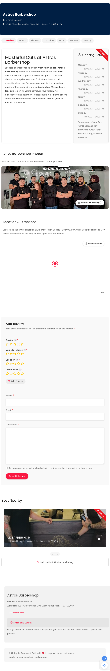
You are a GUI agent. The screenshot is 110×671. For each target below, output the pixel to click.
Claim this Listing (22, 622)
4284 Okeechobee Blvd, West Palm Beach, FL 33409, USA (33, 24)
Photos (35, 40)
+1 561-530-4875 (13, 20)
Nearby (88, 40)
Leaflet (102, 293)
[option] (55, 529)
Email (9, 410)
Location (49, 40)
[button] (8, 265)
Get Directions (95, 243)
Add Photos (17, 381)
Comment (12, 424)
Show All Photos (89, 202)
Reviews (74, 40)
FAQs (61, 40)
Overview (9, 40)
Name (10, 395)
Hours (22, 40)
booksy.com (18, 612)
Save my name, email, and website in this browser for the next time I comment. (51, 468)
